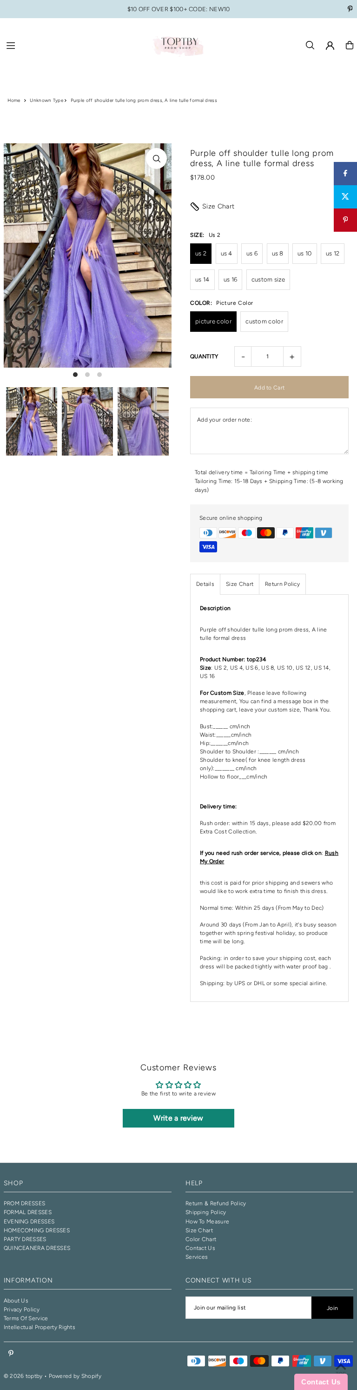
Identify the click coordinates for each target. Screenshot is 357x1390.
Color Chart (200, 1239)
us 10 (305, 253)
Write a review (178, 1118)
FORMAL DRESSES (28, 1212)
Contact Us (200, 1248)
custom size (268, 279)
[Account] (330, 45)
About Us (16, 1300)
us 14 (202, 279)
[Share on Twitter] (345, 196)
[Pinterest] (350, 10)
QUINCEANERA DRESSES (37, 1248)
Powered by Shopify (75, 1376)
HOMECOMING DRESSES (37, 1230)
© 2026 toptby (23, 1376)
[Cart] (349, 45)
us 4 (226, 253)
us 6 (252, 253)
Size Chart (218, 206)
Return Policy (282, 584)
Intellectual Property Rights (39, 1327)
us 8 (278, 253)
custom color (264, 321)
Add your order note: (224, 419)
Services (196, 1257)
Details (205, 584)
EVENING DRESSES (29, 1221)
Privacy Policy (22, 1309)
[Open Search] (310, 45)
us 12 (333, 253)
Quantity (204, 356)
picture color (213, 321)
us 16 (231, 279)
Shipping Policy (205, 1212)
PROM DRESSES (25, 1203)
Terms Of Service (26, 1318)
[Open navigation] (74, 45)
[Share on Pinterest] (345, 220)
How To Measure (207, 1221)
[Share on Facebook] (345, 173)
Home (13, 100)
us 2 (200, 253)
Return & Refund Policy (215, 1203)
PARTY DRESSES (25, 1239)
